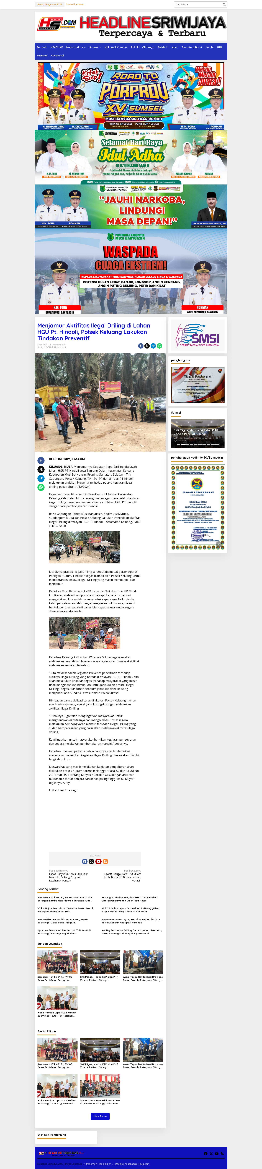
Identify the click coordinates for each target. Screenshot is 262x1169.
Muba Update (60, 347)
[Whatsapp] (159, 346)
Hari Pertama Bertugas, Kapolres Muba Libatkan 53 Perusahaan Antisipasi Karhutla (131, 921)
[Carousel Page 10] (217, 444)
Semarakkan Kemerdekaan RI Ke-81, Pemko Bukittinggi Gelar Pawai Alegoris (63, 921)
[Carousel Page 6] (200, 444)
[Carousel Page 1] (178, 444)
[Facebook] (85, 861)
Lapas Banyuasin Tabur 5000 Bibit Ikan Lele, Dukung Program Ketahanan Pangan (68, 875)
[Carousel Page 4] (191, 444)
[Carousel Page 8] (208, 444)
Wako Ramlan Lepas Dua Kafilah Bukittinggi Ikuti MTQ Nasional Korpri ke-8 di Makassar (130, 910)
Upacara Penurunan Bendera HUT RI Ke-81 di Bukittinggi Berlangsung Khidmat (64, 932)
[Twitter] (91, 861)
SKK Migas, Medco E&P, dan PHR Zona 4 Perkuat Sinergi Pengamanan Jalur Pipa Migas (130, 899)
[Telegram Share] (153, 346)
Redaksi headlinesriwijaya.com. (132, 1163)
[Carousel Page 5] (195, 444)
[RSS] (105, 861)
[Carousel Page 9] (213, 444)
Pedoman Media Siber (98, 1163)
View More (100, 1116)
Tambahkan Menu (75, 4)
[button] (224, 4)
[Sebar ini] (140, 346)
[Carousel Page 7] (204, 444)
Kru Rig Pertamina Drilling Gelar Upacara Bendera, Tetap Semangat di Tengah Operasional (132, 932)
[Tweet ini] (147, 346)
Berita (40, 347)
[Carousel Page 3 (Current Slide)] (187, 444)
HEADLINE (48, 347)
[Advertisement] (95, 821)
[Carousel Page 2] (183, 444)
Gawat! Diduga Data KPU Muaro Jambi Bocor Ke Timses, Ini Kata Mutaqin (122, 875)
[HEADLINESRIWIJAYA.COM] (131, 26)
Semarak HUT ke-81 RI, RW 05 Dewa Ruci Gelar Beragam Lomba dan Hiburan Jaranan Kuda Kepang (64, 899)
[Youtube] (98, 861)
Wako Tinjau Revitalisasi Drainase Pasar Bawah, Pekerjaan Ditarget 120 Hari (65, 910)
